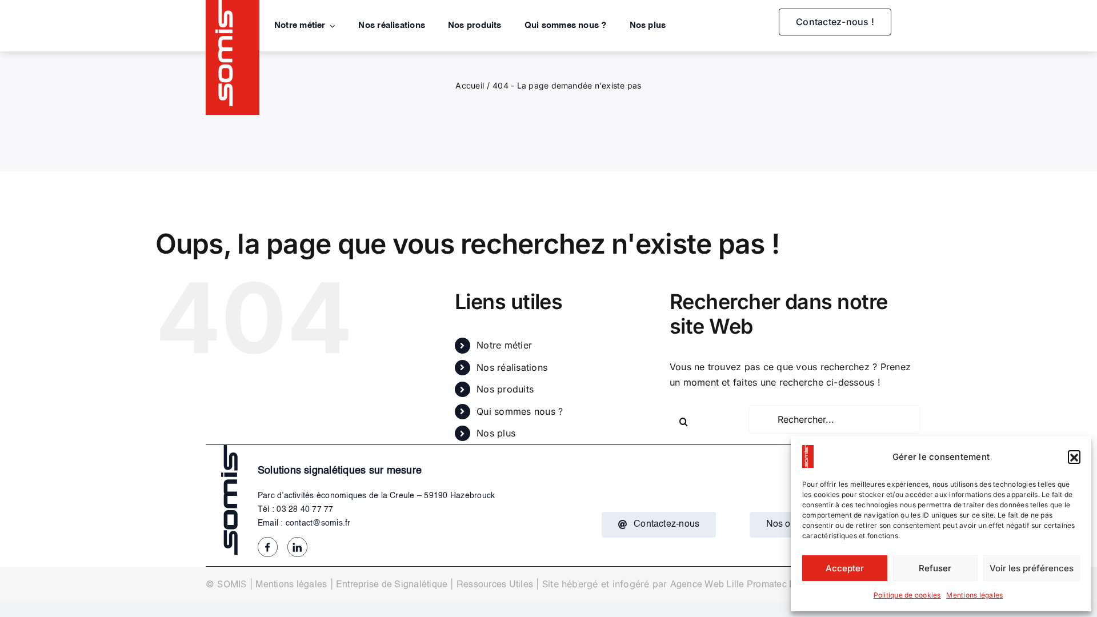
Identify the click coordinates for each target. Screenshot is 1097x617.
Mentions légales (974, 595)
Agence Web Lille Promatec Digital (743, 585)
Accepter (845, 568)
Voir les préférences (1032, 568)
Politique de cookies (907, 595)
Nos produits (505, 389)
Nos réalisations (512, 367)
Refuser (935, 568)
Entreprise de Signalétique (391, 585)
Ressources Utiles (495, 585)
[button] (1074, 456)
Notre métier (504, 345)
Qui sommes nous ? (520, 411)
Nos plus (496, 433)
